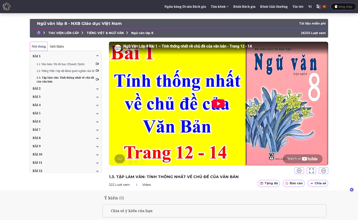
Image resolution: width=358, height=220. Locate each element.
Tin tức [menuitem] (298, 6)
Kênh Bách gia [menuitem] (244, 6)
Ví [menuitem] (310, 6)
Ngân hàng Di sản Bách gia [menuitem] (185, 6)
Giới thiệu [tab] (57, 46)
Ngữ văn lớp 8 (142, 33)
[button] (66, 56)
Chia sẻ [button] (320, 183)
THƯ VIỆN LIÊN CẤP (63, 33)
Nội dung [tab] (39, 46)
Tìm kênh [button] (218, 6)
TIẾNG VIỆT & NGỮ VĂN (105, 33)
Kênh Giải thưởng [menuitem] (274, 6)
